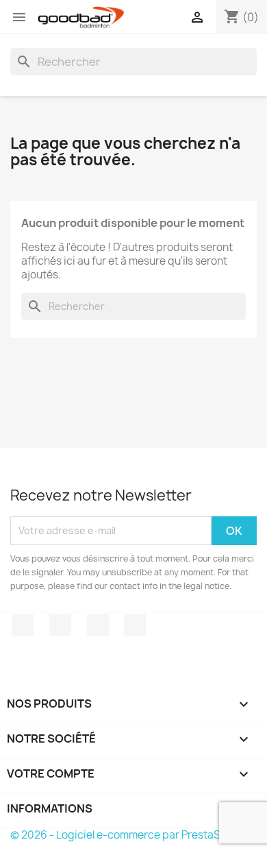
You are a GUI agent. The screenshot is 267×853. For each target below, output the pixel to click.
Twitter (60, 625)
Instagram (135, 625)
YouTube (98, 625)
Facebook (23, 625)
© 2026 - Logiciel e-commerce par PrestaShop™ (129, 835)
